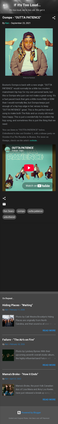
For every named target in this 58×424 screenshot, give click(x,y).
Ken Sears (9, 211)
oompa (21, 211)
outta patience (35, 211)
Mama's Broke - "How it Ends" (20, 374)
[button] (54, 18)
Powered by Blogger (31, 412)
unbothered (9, 217)
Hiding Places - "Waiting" (17, 305)
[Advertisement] (29, 258)
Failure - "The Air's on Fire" (18, 339)
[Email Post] (4, 205)
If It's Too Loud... (27, 5)
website (33, 140)
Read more (49, 330)
